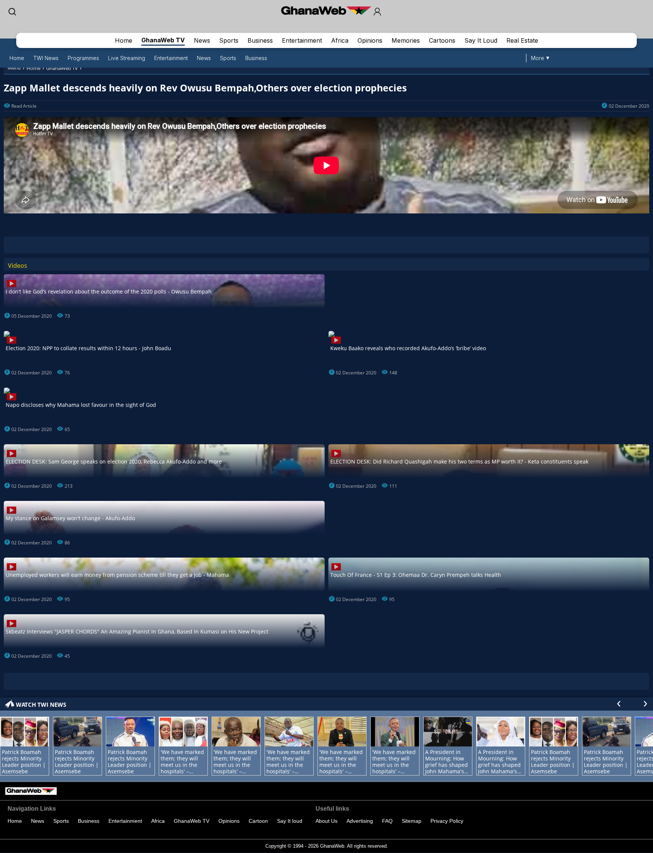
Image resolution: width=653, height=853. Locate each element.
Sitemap (411, 821)
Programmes (83, 58)
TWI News (46, 58)
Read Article (24, 106)
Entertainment (302, 40)
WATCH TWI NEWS (41, 704)
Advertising (360, 821)
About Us (326, 821)
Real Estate (522, 40)
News (202, 40)
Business (260, 40)
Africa (339, 40)
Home (123, 40)
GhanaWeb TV (163, 40)
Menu (14, 67)
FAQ (387, 821)
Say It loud (289, 821)
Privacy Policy (446, 821)
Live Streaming (126, 58)
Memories (405, 40)
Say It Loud (480, 40)
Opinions (369, 40)
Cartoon (258, 821)
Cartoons (442, 40)
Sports (228, 40)
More (537, 58)
